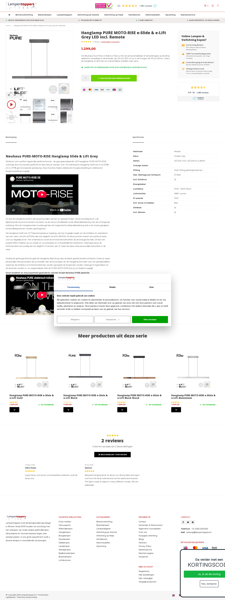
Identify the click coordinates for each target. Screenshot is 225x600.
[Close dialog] (219, 552)
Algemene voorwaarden (150, 529)
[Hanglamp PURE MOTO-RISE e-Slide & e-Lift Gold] (32, 371)
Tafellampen (64, 543)
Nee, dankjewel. (193, 583)
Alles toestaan (149, 319)
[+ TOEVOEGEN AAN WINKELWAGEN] (14, 409)
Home (8, 25)
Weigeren (75, 319)
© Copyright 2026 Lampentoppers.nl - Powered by (27, 595)
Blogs (141, 539)
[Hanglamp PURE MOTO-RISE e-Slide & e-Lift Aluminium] (193, 371)
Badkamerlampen (67, 553)
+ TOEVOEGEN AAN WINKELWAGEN (114, 78)
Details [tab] (112, 287)
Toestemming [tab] (73, 287)
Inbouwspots (64, 525)
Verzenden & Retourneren (151, 525)
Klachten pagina (146, 553)
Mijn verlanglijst (146, 578)
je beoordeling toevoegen (110, 42)
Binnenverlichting (24, 15)
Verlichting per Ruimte (88, 15)
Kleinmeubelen (153, 15)
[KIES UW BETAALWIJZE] (84, 89)
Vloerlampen (64, 539)
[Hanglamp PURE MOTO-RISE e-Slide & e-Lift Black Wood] (139, 371)
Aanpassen (111, 319)
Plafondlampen (66, 529)
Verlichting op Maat (113, 15)
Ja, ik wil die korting (193, 574)
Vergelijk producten (147, 582)
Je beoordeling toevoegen (112, 454)
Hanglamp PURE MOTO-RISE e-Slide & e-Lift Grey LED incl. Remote (39, 25)
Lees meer (89, 485)
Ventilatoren (134, 15)
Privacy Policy (145, 546)
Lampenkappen (64, 15)
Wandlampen (65, 550)
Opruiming (170, 15)
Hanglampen (65, 532)
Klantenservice (188, 15)
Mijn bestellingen (146, 575)
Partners (142, 543)
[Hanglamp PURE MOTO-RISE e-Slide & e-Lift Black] (85, 371)
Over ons (143, 532)
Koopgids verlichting (148, 536)
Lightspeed (10, 597)
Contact (142, 522)
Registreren (144, 571)
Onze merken (65, 522)
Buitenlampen (45, 15)
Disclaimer (143, 557)
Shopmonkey (31, 597)
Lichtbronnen (65, 560)
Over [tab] (151, 287)
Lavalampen (64, 546)
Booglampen (65, 536)
